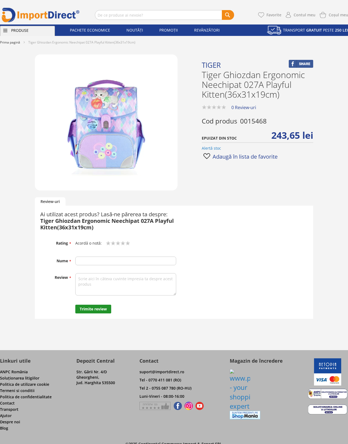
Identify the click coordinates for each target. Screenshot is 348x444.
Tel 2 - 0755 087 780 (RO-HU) (165, 388)
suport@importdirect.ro (161, 371)
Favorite (273, 14)
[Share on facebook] (301, 66)
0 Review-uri (243, 107)
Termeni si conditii (17, 390)
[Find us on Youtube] (199, 406)
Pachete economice (90, 30)
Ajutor (6, 415)
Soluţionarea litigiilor (19, 378)
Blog (4, 428)
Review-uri (50, 201)
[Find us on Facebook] (176, 406)
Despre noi (10, 421)
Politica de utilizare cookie (24, 384)
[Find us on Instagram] (188, 406)
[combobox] (164, 15)
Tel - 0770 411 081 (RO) (160, 380)
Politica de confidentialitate (26, 396)
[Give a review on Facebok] (154, 406)
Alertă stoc (211, 148)
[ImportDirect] (41, 15)
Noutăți (134, 30)
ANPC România (14, 371)
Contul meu (304, 14)
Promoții (168, 30)
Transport (9, 409)
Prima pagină (10, 42)
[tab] (50, 201)
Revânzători (207, 30)
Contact (7, 403)
